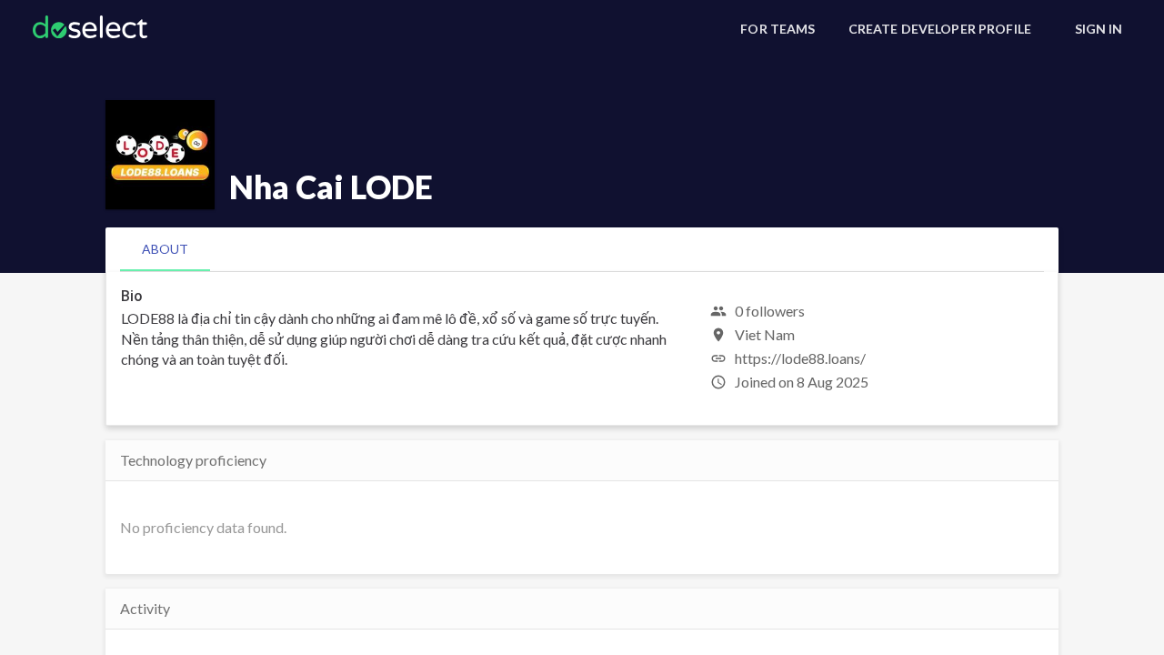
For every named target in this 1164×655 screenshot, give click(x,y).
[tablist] (582, 249)
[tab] (165, 249)
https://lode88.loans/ (800, 358)
